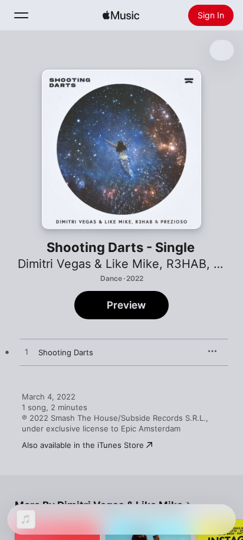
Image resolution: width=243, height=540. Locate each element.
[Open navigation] (21, 15)
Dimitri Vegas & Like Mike (88, 264)
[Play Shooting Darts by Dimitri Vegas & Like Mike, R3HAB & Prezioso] (26, 352)
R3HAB (186, 264)
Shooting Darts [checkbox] (65, 352)
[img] (121, 15)
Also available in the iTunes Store (83, 445)
